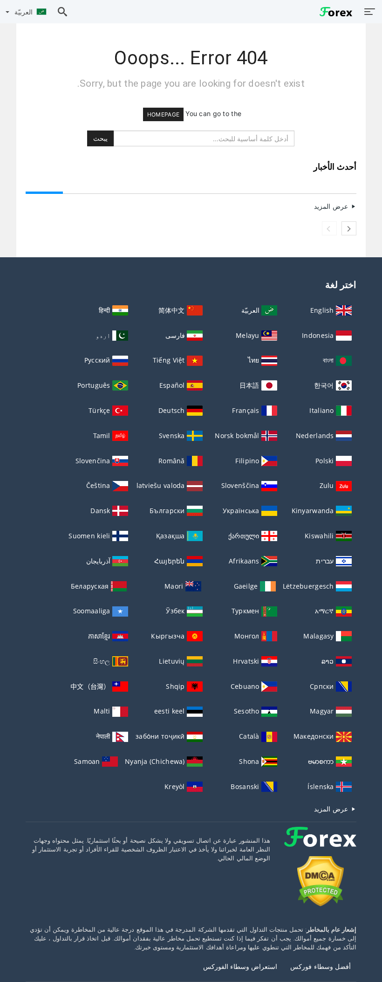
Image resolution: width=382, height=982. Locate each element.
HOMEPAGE (163, 114)
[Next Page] (348, 228)
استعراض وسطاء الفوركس (240, 966)
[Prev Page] (329, 228)
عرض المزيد (332, 206)
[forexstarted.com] (333, 11)
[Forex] (320, 845)
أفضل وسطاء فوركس (320, 966)
